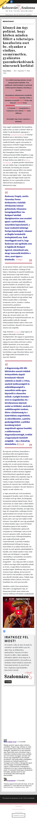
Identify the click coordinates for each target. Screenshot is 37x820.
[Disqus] (18, 711)
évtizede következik (17, 134)
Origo (20, 444)
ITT (17, 108)
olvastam (17, 332)
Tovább (8, 682)
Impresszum (18, 806)
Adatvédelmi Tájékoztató (18, 809)
